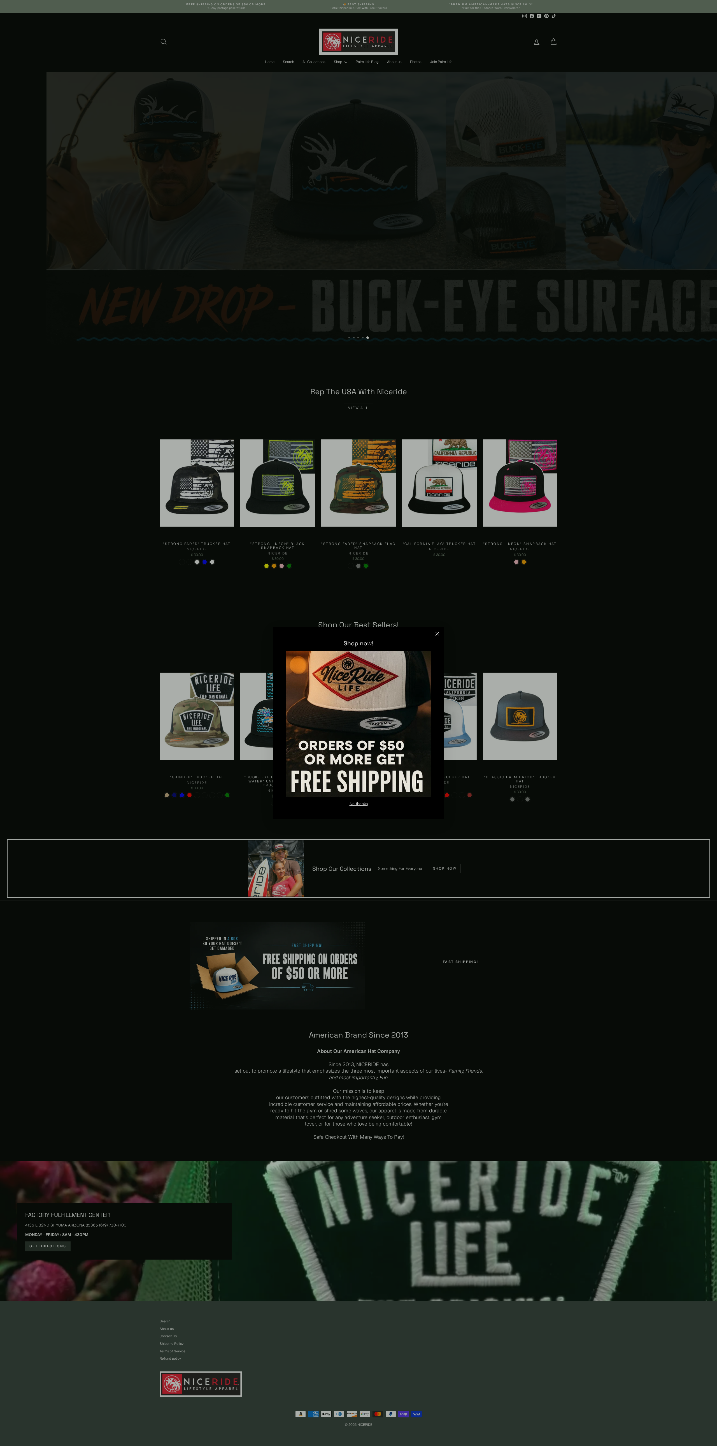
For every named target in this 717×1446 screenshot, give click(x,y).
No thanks (359, 803)
